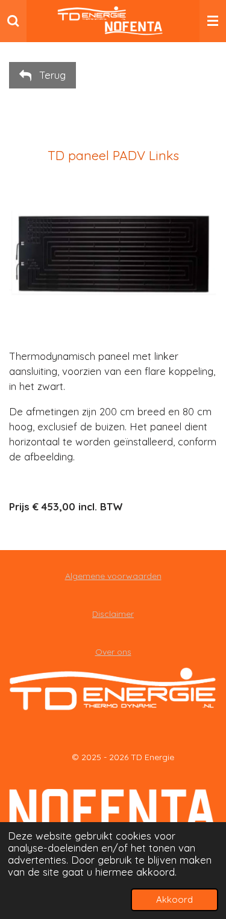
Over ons (113, 651)
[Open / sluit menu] (212, 21)
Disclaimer (113, 613)
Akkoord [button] (174, 899)
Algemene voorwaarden (113, 576)
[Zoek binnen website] (13, 21)
